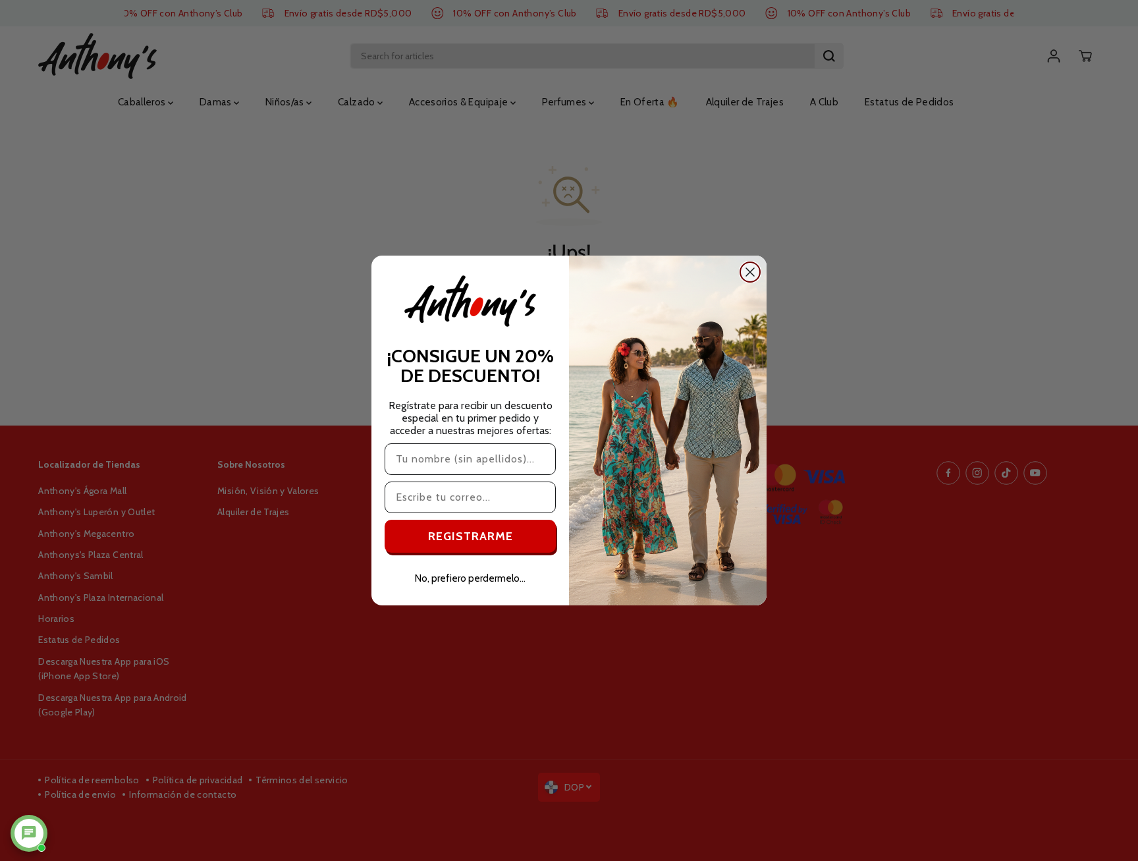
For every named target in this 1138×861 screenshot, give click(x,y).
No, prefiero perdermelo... (470, 578)
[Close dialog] (750, 272)
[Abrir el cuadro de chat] (29, 833)
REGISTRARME (470, 536)
